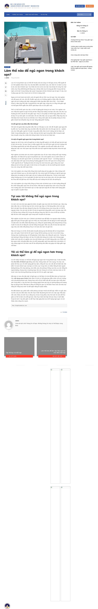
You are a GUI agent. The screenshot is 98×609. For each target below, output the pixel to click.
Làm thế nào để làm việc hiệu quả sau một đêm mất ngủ (53, 351)
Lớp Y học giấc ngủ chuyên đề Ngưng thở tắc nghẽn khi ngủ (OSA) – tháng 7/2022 (81, 68)
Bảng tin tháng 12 (82, 25)
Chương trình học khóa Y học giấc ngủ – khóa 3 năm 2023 (82, 40)
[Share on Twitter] (5, 87)
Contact (6, 370)
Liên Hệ (90, 6)
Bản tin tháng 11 (82, 31)
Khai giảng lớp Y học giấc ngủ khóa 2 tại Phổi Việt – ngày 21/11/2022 (81, 60)
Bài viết (7, 67)
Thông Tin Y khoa (17, 14)
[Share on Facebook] (5, 83)
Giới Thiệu (6, 373)
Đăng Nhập (81, 6)
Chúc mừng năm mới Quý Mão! (79, 55)
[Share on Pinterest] (5, 91)
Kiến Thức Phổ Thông (31, 14)
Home (8, 14)
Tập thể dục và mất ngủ (14, 352)
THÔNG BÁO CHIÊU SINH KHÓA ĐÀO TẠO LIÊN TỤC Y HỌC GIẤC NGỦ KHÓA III (82, 48)
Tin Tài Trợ (44, 14)
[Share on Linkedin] (5, 95)
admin (7, 77)
